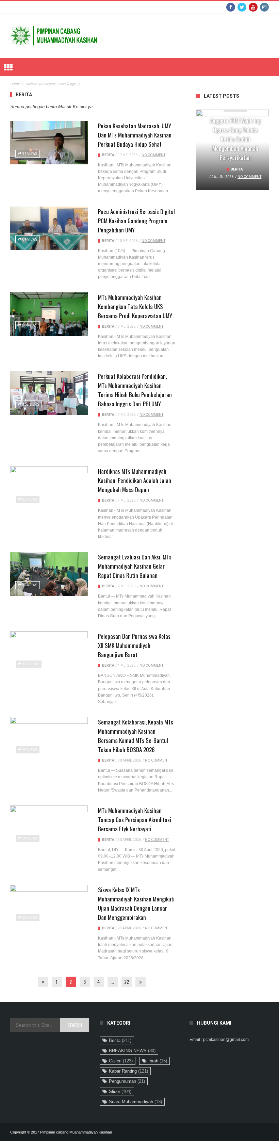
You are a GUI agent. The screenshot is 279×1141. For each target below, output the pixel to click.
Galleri (121, 1060)
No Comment (153, 155)
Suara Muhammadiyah (135, 1101)
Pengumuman (127, 1081)
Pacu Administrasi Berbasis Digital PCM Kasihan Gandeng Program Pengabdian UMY (136, 220)
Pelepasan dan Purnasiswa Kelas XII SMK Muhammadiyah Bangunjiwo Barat (134, 645)
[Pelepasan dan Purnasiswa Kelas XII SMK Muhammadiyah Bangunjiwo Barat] (49, 653)
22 (126, 981)
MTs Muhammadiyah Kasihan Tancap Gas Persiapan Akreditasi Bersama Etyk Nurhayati (134, 819)
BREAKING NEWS (132, 1050)
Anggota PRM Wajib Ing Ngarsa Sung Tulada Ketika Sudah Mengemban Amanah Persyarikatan (235, 139)
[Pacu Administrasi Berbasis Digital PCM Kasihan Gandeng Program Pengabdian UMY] (49, 228)
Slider (120, 1091)
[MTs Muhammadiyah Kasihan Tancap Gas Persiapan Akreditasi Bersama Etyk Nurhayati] (49, 827)
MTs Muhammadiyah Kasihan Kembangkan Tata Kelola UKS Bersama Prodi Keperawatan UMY (135, 306)
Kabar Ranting (128, 1071)
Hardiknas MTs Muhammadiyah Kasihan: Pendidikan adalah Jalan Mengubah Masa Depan (134, 480)
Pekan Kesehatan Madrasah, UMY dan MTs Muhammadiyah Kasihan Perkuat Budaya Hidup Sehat (134, 134)
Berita (108, 155)
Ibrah (157, 1060)
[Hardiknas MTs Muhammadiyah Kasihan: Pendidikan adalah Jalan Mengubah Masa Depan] (49, 488)
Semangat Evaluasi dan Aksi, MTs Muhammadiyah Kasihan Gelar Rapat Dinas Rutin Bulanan (134, 566)
